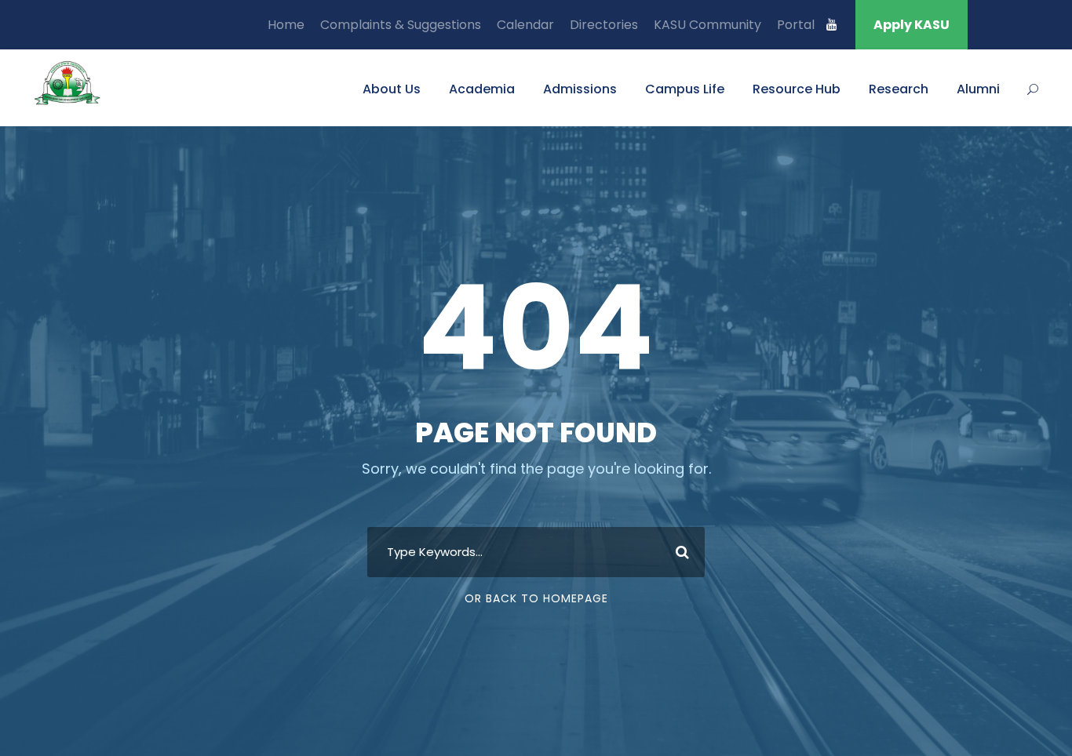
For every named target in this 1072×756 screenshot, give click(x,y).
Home (286, 25)
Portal (796, 25)
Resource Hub (796, 89)
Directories (604, 25)
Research (898, 89)
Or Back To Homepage (536, 598)
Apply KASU (911, 25)
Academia (482, 89)
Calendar (525, 25)
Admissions (580, 89)
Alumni (978, 89)
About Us (392, 89)
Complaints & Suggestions (400, 25)
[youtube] (831, 25)
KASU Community (707, 25)
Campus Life (684, 89)
